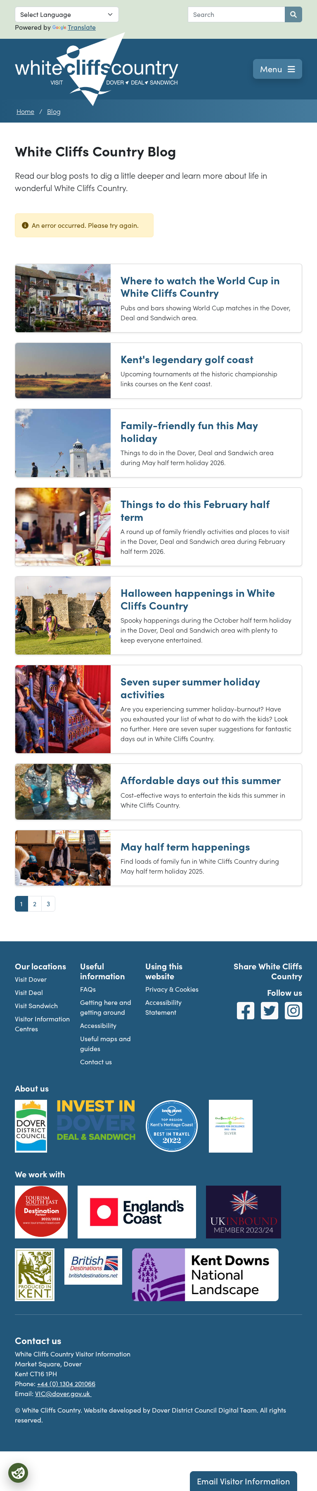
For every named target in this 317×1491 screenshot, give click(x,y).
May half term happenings (185, 846)
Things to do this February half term (195, 509)
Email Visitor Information (243, 1480)
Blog (54, 111)
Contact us (96, 1061)
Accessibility (98, 1025)
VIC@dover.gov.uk (63, 1393)
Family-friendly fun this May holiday (189, 431)
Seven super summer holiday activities (190, 687)
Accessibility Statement (163, 1007)
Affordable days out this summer (201, 780)
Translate (82, 27)
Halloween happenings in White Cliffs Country (198, 598)
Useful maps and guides (105, 1043)
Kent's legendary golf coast (187, 359)
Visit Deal (29, 992)
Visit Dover (31, 979)
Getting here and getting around (105, 1007)
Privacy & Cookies (172, 989)
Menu (272, 68)
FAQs (88, 989)
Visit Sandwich (36, 1005)
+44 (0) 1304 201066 (66, 1383)
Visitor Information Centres (42, 1023)
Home (25, 111)
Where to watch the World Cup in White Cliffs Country (200, 286)
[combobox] (236, 14)
